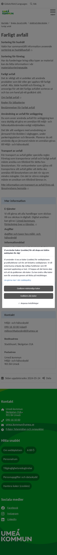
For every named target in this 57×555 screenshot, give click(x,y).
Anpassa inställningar (30, 303)
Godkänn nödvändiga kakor (28, 288)
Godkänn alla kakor (28, 296)
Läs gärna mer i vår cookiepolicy (17, 280)
